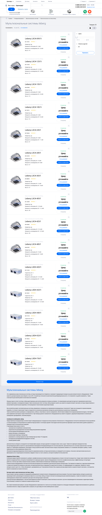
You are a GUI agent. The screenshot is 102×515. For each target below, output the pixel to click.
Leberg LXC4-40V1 (33, 198)
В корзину (63, 52)
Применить (85, 52)
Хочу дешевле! (63, 45)
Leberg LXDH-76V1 (33, 358)
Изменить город (23, 9)
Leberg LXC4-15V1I (33, 84)
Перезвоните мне (91, 7)
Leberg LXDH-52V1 (33, 335)
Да (11, 9)
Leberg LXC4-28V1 (33, 153)
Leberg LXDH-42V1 (33, 290)
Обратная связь (35, 498)
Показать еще (39, 381)
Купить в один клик (63, 48)
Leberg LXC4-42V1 (33, 221)
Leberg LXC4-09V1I (33, 38)
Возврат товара (35, 500)
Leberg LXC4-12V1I (33, 61)
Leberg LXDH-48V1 (33, 312)
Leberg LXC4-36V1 (33, 175)
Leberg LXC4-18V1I (33, 107)
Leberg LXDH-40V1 (33, 267)
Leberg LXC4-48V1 (33, 244)
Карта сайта (33, 503)
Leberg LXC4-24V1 (33, 130)
